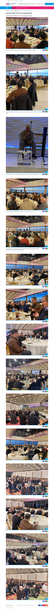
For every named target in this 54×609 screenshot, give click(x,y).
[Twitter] (47, 0)
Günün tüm (45, 7)
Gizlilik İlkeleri (28, 605)
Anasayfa (18, 605)
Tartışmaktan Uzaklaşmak (19, 7)
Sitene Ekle (32, 605)
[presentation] (9, 7)
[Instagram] (43, 0)
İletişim (24, 605)
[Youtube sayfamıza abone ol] (43, 605)
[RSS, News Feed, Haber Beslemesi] (47, 605)
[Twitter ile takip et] (41, 605)
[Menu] (46, 4)
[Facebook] (45, 0)
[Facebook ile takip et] (39, 605)
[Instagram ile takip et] (45, 605)
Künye (21, 605)
